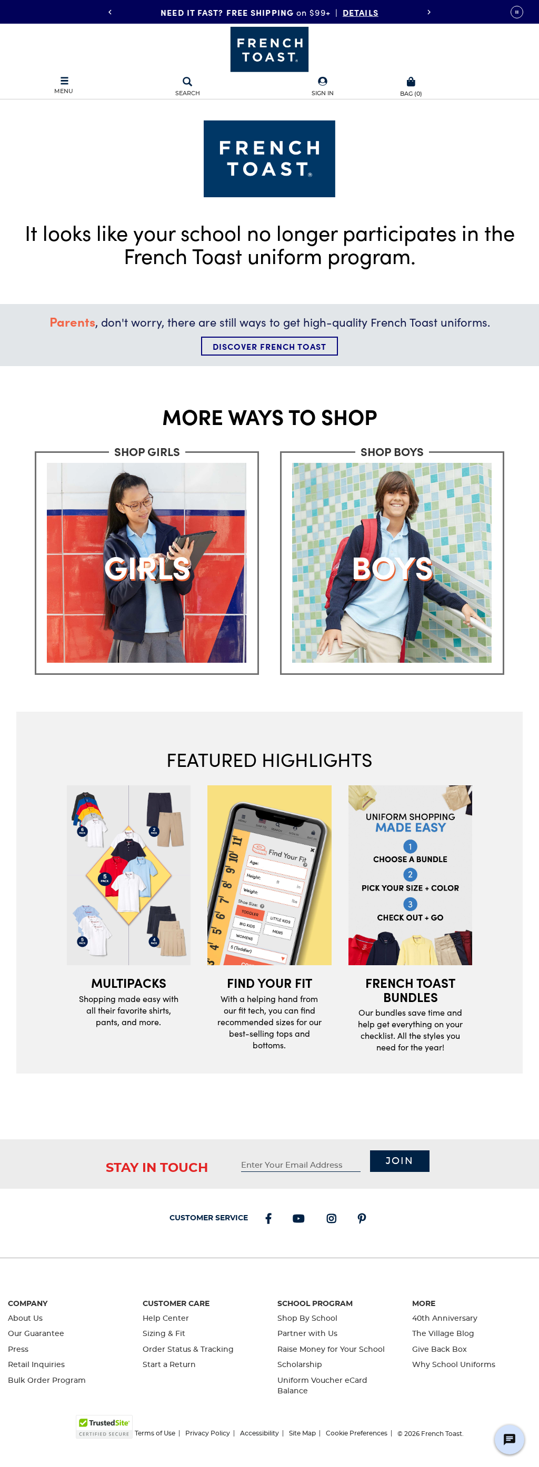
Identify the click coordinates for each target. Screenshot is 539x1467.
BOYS (358, 11)
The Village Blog (443, 1334)
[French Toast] (269, 48)
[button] (323, 87)
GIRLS (320, 11)
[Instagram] (334, 1219)
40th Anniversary (444, 1318)
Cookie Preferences (356, 1433)
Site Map (302, 1433)
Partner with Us (307, 1334)
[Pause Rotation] (517, 12)
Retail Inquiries (36, 1365)
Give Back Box (439, 1349)
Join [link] (400, 1161)
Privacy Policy (207, 1433)
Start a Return (169, 1365)
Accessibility (259, 1433)
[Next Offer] (429, 12)
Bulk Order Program (47, 1380)
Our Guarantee (36, 1334)
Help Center (166, 1318)
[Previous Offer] (110, 12)
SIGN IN (323, 93)
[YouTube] (301, 1219)
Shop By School (307, 1318)
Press (18, 1349)
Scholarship (299, 1365)
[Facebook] (270, 1219)
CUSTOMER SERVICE (208, 1218)
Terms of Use (155, 1433)
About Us (25, 1318)
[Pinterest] (364, 1219)
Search (187, 93)
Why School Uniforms (453, 1365)
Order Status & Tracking (188, 1349)
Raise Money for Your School (331, 1349)
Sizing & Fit (164, 1334)
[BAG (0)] (411, 80)
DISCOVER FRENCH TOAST (269, 346)
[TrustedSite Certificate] (104, 1427)
